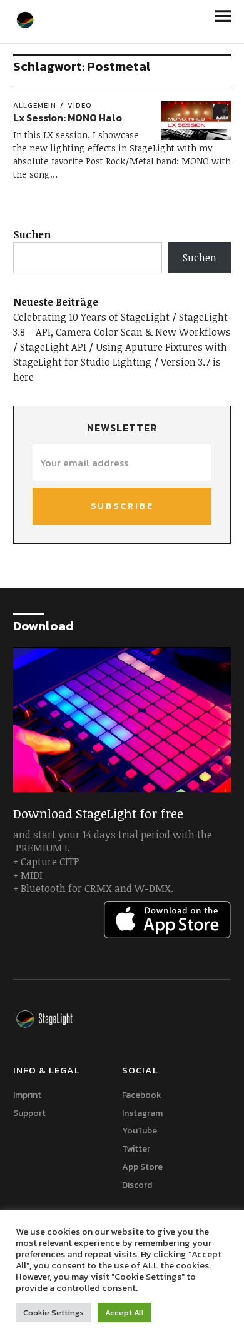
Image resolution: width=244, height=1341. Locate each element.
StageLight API (53, 347)
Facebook (141, 1095)
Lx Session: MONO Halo (67, 117)
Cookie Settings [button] (53, 1312)
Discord (137, 1185)
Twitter (136, 1148)
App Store (142, 1166)
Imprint (27, 1095)
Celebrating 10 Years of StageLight (91, 317)
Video (80, 105)
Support (29, 1113)
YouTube (139, 1130)
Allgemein (34, 105)
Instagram (142, 1113)
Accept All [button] (124, 1312)
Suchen (32, 234)
